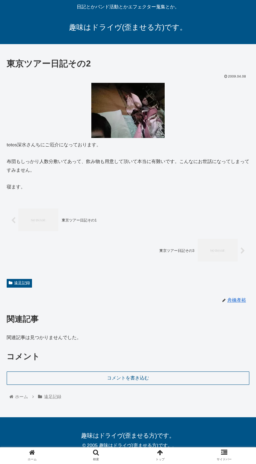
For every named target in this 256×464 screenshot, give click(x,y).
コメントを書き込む (128, 377)
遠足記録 (22, 283)
